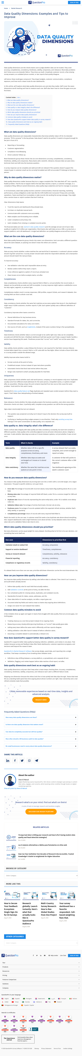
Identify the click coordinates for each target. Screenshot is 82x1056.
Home (6, 8)
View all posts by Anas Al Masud (15, 788)
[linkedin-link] (40, 955)
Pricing (4, 975)
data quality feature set (22, 391)
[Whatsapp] (29, 761)
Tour (3, 963)
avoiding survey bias (65, 419)
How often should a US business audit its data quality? (25, 739)
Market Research (16, 8)
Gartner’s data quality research (34, 227)
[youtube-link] (44, 955)
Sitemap (36, 1048)
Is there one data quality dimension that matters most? (24, 724)
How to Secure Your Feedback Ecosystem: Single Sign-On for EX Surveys (11, 909)
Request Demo (41, 700)
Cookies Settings (67, 1048)
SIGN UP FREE (74, 2)
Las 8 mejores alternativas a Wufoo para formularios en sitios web (42, 845)
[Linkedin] (8, 761)
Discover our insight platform (41, 812)
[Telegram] (37, 761)
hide (18, 97)
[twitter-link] (37, 955)
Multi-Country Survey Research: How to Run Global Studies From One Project (49, 909)
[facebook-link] (33, 955)
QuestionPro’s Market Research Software (18, 651)
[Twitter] (22, 761)
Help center (54, 955)
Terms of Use (57, 1048)
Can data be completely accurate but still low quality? (24, 732)
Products (5, 967)
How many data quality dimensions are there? (21, 717)
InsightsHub (31, 327)
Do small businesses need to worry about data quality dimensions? (29, 746)
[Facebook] (15, 761)
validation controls (16, 590)
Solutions (5, 984)
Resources (5, 971)
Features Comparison (9, 979)
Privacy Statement (46, 1048)
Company (5, 988)
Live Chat (63, 955)
